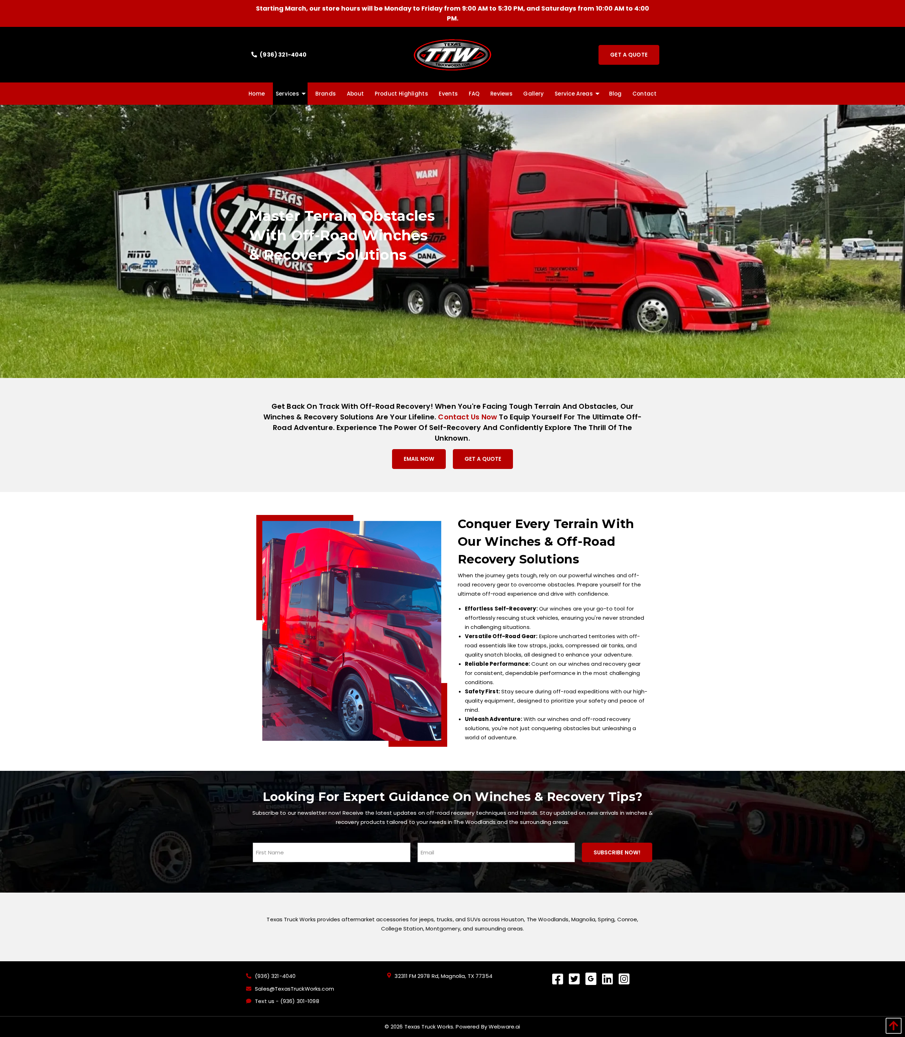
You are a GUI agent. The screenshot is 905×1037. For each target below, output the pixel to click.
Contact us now (467, 417)
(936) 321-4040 (282, 55)
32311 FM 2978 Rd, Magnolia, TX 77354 (443, 976)
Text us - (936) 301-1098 (287, 1001)
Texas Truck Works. (429, 1026)
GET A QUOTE (483, 459)
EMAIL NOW (419, 459)
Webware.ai (504, 1026)
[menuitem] (257, 93)
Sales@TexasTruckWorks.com (294, 988)
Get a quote (629, 54)
